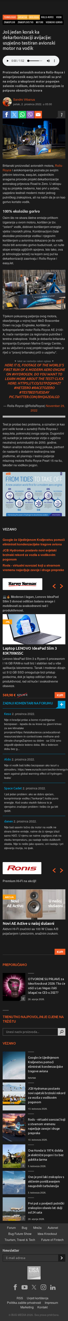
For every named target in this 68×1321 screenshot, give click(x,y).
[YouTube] (24, 1287)
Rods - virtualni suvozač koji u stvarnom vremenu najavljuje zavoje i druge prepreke (33, 567)
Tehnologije (10, 17)
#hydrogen (22, 374)
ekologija (34, 17)
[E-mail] (38, 114)
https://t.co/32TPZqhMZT (39, 383)
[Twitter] (14, 114)
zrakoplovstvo (25, 22)
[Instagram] (43, 1287)
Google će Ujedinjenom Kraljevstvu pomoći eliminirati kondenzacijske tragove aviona (34, 541)
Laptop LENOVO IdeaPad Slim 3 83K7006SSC (30, 650)
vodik (59, 17)
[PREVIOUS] (54, 586)
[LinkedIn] (52, 1287)
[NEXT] (61, 586)
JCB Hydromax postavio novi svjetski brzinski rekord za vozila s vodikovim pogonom (29, 554)
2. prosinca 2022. (23, 714)
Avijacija (22, 17)
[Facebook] (6, 114)
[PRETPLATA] (61, 1258)
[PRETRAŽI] (61, 1032)
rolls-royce (47, 17)
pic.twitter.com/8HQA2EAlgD (34, 397)
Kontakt (42, 1307)
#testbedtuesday (34, 392)
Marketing (27, 1307)
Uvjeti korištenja (37, 1298)
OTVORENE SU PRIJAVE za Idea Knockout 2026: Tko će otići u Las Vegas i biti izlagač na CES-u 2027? (46, 985)
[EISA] (34, 1273)
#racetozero (42, 388)
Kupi (60, 695)
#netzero (22, 388)
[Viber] (30, 114)
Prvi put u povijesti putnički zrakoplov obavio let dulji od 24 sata (46, 1208)
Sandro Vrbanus (24, 99)
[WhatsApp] (22, 114)
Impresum (51, 1302)
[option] (34, 646)
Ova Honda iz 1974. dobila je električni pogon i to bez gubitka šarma (46, 1155)
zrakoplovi (9, 22)
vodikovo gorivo (54, 22)
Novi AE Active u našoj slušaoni (28, 923)
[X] (34, 1287)
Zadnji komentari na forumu (28, 703)
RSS (20, 1298)
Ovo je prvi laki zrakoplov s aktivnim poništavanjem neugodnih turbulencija (46, 1181)
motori (39, 22)
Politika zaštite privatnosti (24, 1302)
